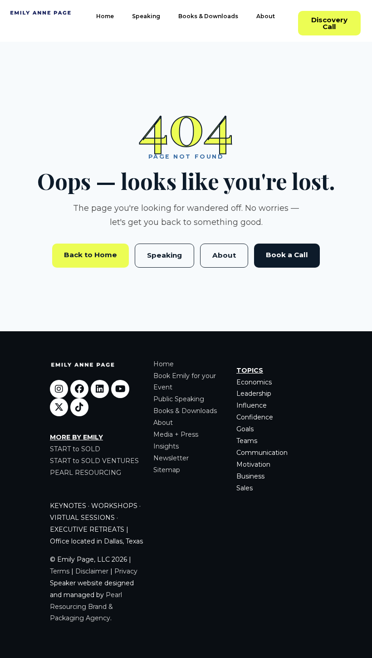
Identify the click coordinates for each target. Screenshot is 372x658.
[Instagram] (59, 389)
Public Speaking (178, 399)
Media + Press (175, 434)
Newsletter (171, 458)
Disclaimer (91, 571)
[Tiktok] (79, 407)
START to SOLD (75, 449)
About (265, 16)
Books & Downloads (208, 16)
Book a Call (287, 254)
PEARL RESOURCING (85, 473)
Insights (166, 446)
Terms (59, 571)
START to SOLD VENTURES (94, 461)
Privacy (125, 571)
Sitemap (166, 470)
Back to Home (90, 254)
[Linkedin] (100, 389)
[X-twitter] (59, 407)
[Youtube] (120, 389)
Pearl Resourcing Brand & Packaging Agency (86, 607)
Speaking (146, 16)
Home (105, 16)
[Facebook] (79, 389)
